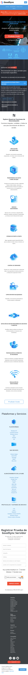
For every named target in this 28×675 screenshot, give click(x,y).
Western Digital (14, 454)
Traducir (11, 643)
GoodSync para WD (13, 611)
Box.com (14, 489)
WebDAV (14, 512)
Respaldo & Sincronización (13, 600)
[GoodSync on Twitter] (10, 658)
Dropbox (14, 480)
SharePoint (14, 487)
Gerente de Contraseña (12, 650)
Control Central (19, 6)
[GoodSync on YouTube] (17, 658)
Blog (11, 640)
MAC (14, 435)
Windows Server (14, 434)
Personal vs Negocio (12, 609)
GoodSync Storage (14, 477)
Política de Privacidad (12, 648)
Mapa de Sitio (12, 652)
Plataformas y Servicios (12, 607)
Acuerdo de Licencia (12, 646)
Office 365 (14, 484)
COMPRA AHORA (22, 13)
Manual (11, 628)
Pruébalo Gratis (14, 36)
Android (14, 437)
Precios (14, 8)
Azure (14, 482)
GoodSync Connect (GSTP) (14, 513)
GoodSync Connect (13, 601)
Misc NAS (14, 460)
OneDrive (14, 486)
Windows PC (14, 430)
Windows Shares (14, 515)
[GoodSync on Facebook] (14, 658)
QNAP (14, 459)
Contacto (12, 621)
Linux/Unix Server (14, 432)
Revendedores (13, 633)
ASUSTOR (14, 455)
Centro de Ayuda (13, 626)
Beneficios (12, 620)
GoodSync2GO (13, 605)
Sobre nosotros (13, 638)
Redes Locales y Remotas (14, 517)
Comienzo (7, 6)
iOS (14, 439)
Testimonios (12, 641)
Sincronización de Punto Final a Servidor (10, 83)
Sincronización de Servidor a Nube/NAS (10, 105)
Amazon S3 (14, 492)
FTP (14, 508)
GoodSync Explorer (13, 602)
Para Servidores (12, 6)
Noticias (11, 639)
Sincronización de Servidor (9, 102)
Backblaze (14, 491)
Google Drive (14, 479)
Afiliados (12, 632)
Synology (14, 457)
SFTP (14, 510)
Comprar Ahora (14, 40)
